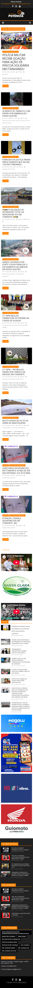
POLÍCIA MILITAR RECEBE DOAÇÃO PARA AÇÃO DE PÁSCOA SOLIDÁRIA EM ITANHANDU (15, 62)
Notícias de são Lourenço (10, 945)
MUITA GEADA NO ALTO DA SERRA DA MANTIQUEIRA (15, 421)
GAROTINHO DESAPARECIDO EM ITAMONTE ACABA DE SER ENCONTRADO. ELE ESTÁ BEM (16, 470)
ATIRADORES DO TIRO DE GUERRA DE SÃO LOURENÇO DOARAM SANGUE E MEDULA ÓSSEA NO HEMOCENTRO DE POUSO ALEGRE (21, 706)
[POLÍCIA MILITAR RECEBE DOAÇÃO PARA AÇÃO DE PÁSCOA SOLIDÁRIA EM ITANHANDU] (16, 33)
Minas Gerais (22, 936)
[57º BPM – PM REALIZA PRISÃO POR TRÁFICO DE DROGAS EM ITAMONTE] (16, 349)
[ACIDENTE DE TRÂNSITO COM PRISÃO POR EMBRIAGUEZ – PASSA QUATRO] (16, 93)
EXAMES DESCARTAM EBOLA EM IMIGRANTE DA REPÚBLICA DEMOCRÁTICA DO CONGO (21, 641)
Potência (20, 72)
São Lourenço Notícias (9, 951)
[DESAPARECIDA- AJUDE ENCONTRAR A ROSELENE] (5, 913)
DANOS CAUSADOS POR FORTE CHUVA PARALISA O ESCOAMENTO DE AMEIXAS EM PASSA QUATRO (15, 266)
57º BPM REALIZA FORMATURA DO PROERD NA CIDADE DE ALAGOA (15, 318)
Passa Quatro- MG (23, 120)
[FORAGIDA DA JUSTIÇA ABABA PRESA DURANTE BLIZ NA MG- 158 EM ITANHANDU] (16, 142)
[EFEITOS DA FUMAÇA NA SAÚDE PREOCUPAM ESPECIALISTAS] (5, 679)
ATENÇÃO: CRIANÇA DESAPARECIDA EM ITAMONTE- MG (11, 520)
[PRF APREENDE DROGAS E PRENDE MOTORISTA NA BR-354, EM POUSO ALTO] (5, 864)
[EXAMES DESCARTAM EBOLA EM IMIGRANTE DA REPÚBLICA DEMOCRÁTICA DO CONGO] (5, 640)
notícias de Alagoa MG (8, 325)
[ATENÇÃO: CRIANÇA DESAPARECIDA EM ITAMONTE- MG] (16, 497)
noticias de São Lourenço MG (11, 939)
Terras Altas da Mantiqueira (10, 52)
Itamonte (4, 379)
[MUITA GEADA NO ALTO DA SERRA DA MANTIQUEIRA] (16, 400)
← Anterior (5, 550)
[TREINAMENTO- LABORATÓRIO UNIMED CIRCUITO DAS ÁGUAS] (5, 649)
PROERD (4, 327)
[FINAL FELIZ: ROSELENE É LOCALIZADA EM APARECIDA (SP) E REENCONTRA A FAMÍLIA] (5, 856)
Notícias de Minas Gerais (9, 942)
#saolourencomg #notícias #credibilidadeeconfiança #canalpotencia (15, 932)
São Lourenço (25, 945)
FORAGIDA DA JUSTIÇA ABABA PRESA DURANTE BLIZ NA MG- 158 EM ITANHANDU (16, 162)
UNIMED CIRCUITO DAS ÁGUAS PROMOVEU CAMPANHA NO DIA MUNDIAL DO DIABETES (21, 661)
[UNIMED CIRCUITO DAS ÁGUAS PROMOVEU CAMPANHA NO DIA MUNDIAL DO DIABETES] (5, 658)
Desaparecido (6, 478)
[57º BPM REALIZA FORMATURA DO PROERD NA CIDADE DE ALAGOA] (16, 295)
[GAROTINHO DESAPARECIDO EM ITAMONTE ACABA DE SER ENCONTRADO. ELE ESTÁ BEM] (16, 447)
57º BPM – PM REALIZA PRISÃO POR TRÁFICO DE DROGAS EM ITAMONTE (13, 372)
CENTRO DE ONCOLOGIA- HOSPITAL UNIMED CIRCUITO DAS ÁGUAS (21, 671)
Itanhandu (5, 74)
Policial (12, 169)
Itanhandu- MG (6, 169)
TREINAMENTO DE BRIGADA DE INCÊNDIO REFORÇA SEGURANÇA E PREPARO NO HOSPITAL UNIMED (20, 874)
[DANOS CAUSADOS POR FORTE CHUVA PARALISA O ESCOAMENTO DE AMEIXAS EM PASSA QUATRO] (16, 241)
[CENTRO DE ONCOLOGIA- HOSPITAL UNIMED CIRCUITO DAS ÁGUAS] (5, 670)
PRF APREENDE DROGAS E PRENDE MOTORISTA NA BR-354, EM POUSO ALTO (21, 865)
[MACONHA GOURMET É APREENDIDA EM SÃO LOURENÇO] (5, 848)
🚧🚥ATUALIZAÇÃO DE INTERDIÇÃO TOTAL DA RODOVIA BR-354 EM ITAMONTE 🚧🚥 (13, 213)
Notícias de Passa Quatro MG (10, 120)
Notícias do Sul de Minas (8, 274)
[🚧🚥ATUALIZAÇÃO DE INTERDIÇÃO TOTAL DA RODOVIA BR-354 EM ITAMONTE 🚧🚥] (16, 188)
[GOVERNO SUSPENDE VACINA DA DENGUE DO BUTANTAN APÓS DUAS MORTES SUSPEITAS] (5, 626)
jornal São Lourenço (8, 936)
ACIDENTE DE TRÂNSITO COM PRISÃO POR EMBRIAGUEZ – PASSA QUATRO (16, 113)
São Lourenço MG (23, 948)
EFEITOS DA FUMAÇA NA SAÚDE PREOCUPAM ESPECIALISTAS (19, 680)
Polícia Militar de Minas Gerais (15, 379)
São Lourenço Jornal (8, 948)
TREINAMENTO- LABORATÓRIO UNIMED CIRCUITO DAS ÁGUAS (19, 651)
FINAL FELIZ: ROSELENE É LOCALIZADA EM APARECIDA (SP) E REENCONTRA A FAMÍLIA (20, 857)
